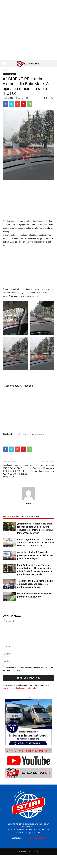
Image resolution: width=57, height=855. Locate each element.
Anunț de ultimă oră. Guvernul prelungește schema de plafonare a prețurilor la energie (35, 555)
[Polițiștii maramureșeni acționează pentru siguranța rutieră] (9, 596)
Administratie (8, 546)
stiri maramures (38, 434)
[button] (53, 63)
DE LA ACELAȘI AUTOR (30, 516)
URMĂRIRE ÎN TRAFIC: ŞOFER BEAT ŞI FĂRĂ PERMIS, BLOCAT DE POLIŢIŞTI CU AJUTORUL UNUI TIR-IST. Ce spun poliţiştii (15, 471)
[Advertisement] (28, 30)
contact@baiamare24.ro (35, 838)
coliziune (26, 434)
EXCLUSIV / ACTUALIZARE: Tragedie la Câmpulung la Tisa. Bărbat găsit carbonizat (41, 468)
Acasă (5, 70)
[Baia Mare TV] (28, 763)
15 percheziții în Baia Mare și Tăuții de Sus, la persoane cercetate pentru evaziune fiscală (35, 583)
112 (11, 70)
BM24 (11, 98)
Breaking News (8, 559)
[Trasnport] (28, 722)
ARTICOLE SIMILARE (11, 516)
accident (17, 434)
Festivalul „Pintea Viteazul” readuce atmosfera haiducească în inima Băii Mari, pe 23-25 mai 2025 (35, 542)
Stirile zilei (11, 74)
